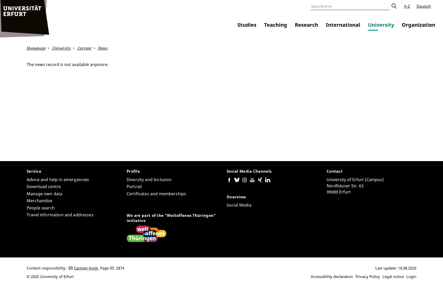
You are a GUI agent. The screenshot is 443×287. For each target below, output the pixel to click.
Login (411, 276)
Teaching (275, 24)
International (343, 24)
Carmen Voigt (86, 268)
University (381, 24)
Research (306, 24)
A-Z (407, 6)
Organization (418, 24)
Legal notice (393, 276)
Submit (394, 6)
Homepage (36, 48)
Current (84, 48)
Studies (246, 24)
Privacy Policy (368, 276)
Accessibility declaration (332, 276)
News (102, 48)
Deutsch (424, 6)
